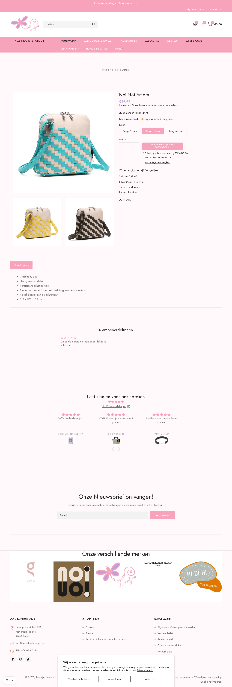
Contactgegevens (181, 677)
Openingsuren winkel (169, 645)
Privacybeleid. (145, 670)
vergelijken (152, 170)
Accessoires (129, 40)
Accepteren (114, 679)
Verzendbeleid (166, 633)
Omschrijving (21, 265)
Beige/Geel (176, 131)
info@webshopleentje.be (30, 643)
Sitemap (90, 633)
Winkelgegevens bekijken (157, 162)
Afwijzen (149, 679)
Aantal (122, 139)
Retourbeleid (165, 651)
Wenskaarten (69, 48)
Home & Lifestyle (96, 48)
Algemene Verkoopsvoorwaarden (177, 627)
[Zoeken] (93, 24)
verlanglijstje (131, 170)
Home (105, 70)
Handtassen (133, 187)
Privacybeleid (165, 639)
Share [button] (127, 200)
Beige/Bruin (131, 131)
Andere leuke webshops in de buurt (106, 639)
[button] (215, 24)
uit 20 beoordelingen (114, 406)
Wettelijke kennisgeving (208, 677)
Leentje (40, 677)
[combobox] (70, 24)
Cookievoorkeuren (211, 682)
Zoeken (90, 627)
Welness (172, 40)
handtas (132, 192)
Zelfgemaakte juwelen (98, 40)
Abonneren (162, 515)
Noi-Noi (139, 182)
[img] (116, 402)
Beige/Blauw (153, 131)
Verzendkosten (139, 105)
